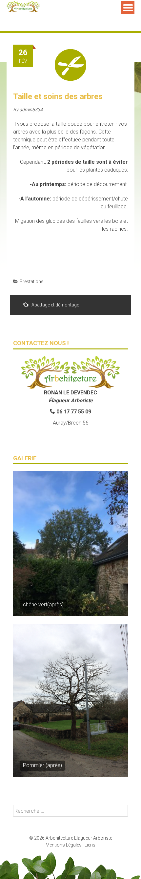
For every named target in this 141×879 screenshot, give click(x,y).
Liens (90, 845)
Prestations (32, 281)
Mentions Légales (64, 845)
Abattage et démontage (55, 304)
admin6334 (31, 109)
